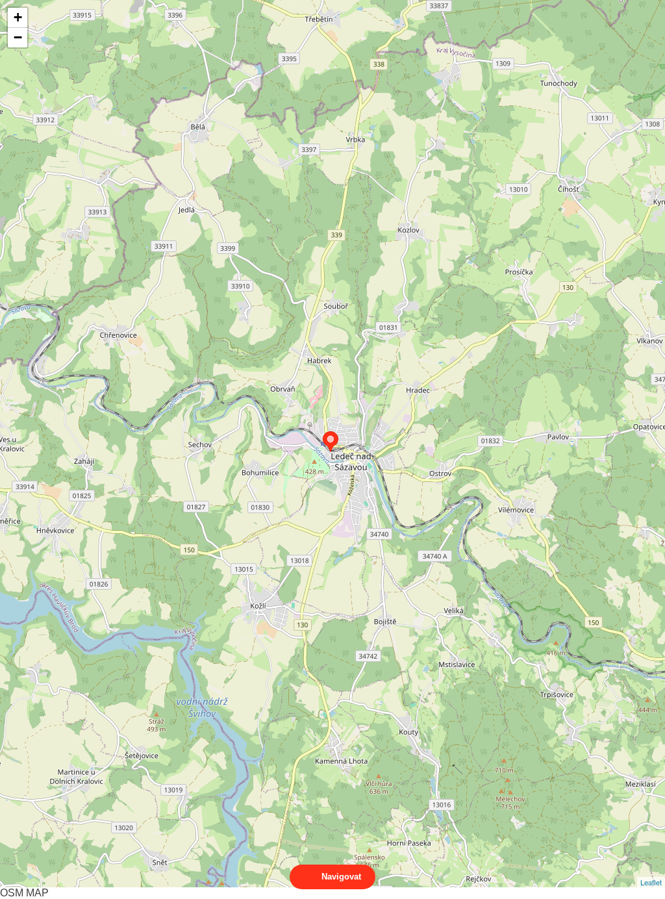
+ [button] (18, 17)
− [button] (18, 37)
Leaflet (651, 882)
